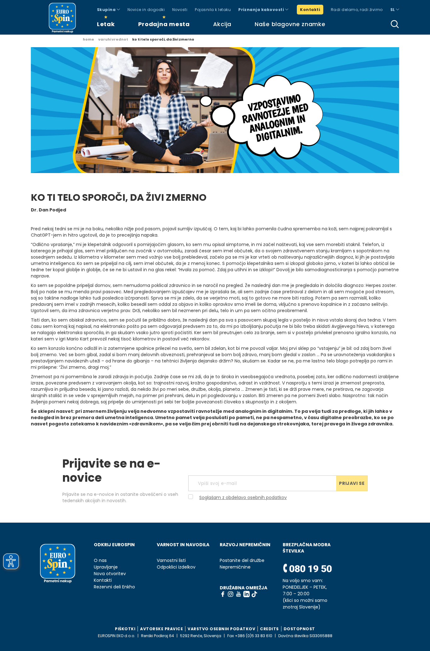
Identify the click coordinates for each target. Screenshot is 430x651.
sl (393, 9)
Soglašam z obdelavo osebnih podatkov (243, 497)
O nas (100, 560)
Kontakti (310, 9)
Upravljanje (106, 567)
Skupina (107, 9)
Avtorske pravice (161, 628)
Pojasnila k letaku (213, 9)
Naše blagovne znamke (290, 24)
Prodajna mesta (164, 24)
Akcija (222, 24)
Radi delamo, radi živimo (357, 9)
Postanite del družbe (242, 560)
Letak (106, 24)
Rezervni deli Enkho (114, 587)
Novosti (179, 9)
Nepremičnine (235, 567)
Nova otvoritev (110, 573)
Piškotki (125, 628)
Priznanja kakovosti (261, 9)
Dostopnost (299, 628)
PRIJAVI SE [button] (352, 483)
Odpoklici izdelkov (176, 567)
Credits (269, 628)
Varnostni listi (171, 560)
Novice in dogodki (146, 9)
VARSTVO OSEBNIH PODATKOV (221, 628)
